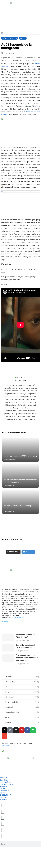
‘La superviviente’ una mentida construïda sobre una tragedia (27, 657)
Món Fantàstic (22, 697)
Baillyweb (5, 745)
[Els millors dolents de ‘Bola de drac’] (8, 637)
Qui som (5, 622)
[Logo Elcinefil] (20, 11)
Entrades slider (22, 682)
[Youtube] (21, 730)
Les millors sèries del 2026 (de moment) (20, 456)
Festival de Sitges (6, 784)
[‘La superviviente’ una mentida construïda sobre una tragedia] (20, 476)
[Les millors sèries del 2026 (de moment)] (20, 450)
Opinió (22, 717)
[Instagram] (16, 730)
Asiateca (3, 797)
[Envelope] (4, 736)
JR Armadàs (20, 381)
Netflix (22, 38)
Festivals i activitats (22, 712)
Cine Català (22, 707)
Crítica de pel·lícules (10, 38)
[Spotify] (33, 730)
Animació (22, 722)
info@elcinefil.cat (18, 617)
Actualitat (22, 677)
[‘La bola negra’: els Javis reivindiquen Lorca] (20, 502)
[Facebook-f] (27, 730)
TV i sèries (4, 786)
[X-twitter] (4, 730)
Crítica (22, 692)
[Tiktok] (10, 730)
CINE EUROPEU (6, 795)
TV (22, 687)
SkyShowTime (5, 791)
